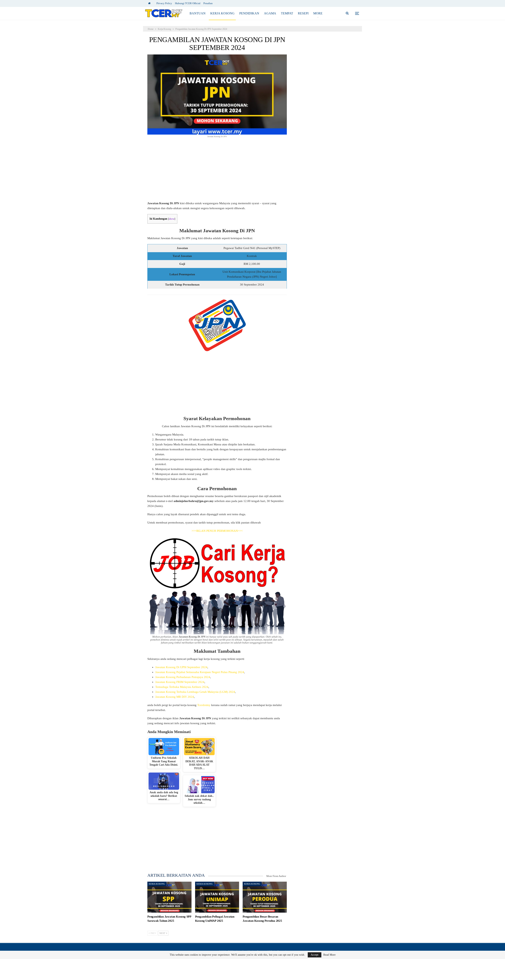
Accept (314, 954)
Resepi (303, 13)
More (318, 13)
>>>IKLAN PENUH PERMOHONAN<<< (217, 530)
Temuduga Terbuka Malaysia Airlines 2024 (181, 686)
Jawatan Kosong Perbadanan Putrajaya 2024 (182, 677)
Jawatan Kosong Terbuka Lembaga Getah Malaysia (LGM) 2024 (195, 691)
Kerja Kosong (222, 13)
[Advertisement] (217, 171)
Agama (270, 13)
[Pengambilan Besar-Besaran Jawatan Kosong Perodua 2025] (265, 897)
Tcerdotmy (203, 705)
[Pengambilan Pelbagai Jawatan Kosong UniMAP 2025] (217, 897)
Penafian (208, 3)
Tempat (287, 13)
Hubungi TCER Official (187, 3)
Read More (329, 954)
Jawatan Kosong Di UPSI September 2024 (181, 667)
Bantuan (198, 13)
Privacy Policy (164, 3)
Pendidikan (249, 13)
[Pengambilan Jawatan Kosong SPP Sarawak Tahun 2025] (169, 897)
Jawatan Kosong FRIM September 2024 (179, 682)
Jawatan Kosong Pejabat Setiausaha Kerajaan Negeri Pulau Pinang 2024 (199, 672)
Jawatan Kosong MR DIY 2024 (174, 696)
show (171, 218)
